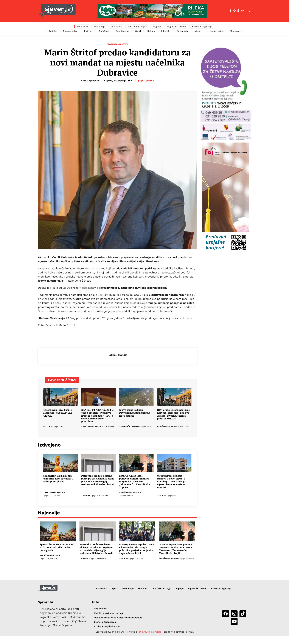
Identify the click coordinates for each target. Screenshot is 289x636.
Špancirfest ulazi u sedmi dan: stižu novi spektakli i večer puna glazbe (58, 478)
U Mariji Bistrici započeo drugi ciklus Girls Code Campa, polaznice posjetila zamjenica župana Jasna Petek (136, 549)
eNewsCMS (145, 632)
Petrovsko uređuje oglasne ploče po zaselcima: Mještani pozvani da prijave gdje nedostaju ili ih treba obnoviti (98, 480)
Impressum (100, 608)
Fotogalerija (182, 31)
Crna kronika (122, 31)
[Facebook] (230, 10)
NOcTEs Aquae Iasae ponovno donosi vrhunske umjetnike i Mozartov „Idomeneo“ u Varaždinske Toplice (134, 481)
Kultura (151, 31)
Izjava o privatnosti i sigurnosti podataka (118, 617)
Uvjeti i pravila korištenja (109, 613)
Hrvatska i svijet (215, 31)
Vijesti (115, 588)
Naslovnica (82, 26)
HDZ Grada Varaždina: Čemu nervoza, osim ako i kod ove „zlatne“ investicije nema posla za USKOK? (173, 414)
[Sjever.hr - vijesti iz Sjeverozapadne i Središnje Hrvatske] (57, 11)
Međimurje (99, 26)
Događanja (104, 31)
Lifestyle (165, 31)
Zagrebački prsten (176, 26)
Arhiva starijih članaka (107, 626)
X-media (157, 632)
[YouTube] (242, 10)
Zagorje (157, 26)
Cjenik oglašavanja (105, 621)
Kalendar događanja (202, 26)
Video (197, 31)
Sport (138, 31)
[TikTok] (238, 10)
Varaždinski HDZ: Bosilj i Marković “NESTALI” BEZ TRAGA (57, 412)
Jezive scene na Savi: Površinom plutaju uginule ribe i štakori (134, 412)
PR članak (235, 31)
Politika (53, 31)
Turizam (88, 31)
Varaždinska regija (137, 26)
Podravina (116, 26)
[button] (249, 10)
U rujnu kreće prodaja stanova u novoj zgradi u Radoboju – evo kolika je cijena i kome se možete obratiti (171, 481)
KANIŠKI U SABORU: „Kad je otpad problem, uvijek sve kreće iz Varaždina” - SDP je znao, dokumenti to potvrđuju (97, 415)
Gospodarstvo (70, 31)
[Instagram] (234, 10)
